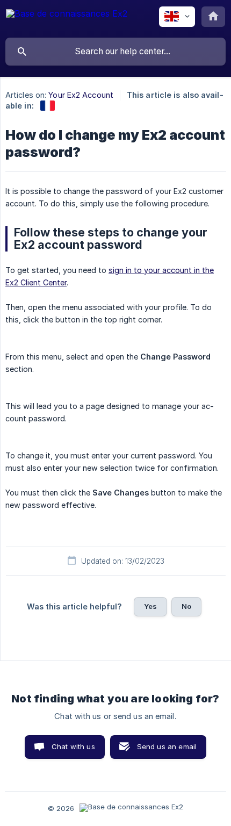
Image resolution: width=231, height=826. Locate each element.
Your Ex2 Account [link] (80, 94)
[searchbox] (115, 52)
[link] (47, 105)
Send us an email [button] (167, 746)
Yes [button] (150, 606)
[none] (66, 18)
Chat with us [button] (73, 746)
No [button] (186, 606)
